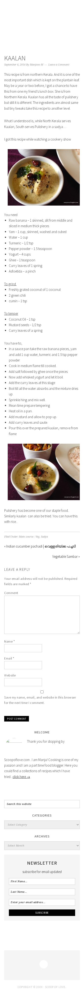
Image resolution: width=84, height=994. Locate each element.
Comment (11, 593)
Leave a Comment (58, 64)
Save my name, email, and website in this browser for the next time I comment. (40, 700)
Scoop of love (42, 24)
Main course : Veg (29, 536)
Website (10, 675)
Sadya (44, 536)
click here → (21, 776)
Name (9, 641)
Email (9, 658)
